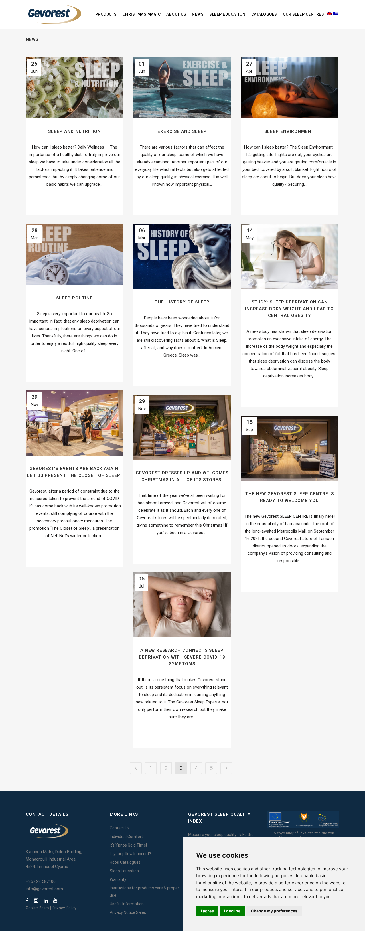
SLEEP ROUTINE (74, 298)
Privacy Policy (64, 908)
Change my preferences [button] (274, 910)
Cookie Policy (37, 908)
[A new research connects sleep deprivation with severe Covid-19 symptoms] (182, 604)
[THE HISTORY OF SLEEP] (182, 256)
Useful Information (127, 904)
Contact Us (119, 828)
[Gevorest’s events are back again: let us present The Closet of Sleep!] (74, 423)
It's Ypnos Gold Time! (128, 845)
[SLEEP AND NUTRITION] (74, 87)
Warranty (118, 879)
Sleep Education (124, 871)
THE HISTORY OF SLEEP (182, 302)
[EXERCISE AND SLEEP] (182, 87)
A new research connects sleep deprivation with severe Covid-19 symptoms (182, 657)
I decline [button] (232, 910)
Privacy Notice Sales (128, 912)
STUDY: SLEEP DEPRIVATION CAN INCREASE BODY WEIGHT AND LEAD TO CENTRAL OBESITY (289, 308)
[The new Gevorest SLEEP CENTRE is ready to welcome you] (289, 448)
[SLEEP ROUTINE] (74, 254)
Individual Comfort (126, 836)
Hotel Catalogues (125, 862)
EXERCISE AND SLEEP (182, 131)
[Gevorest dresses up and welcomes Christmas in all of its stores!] (182, 427)
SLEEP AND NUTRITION (74, 131)
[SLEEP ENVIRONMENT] (289, 87)
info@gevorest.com (44, 888)
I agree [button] (207, 910)
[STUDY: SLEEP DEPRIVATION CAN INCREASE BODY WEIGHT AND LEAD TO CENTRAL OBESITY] (289, 256)
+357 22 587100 (41, 881)
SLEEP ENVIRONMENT (289, 131)
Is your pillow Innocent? (130, 853)
